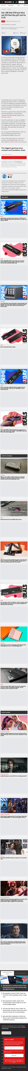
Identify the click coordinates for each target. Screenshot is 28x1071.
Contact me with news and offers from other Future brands (14, 1052)
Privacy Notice (19, 162)
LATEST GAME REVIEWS (20, 973)
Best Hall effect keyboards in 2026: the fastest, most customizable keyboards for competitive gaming (15, 1017)
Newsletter (24, 32)
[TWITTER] (9, 177)
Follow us (16, 32)
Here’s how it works (13, 28)
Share (5, 32)
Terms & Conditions (12, 1061)
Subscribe (21, 2)
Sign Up (14, 1055)
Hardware (4, 9)
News (3, 21)
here (24, 132)
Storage (9, 9)
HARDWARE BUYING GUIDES (7, 973)
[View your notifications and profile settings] (13, 2)
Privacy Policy (18, 1060)
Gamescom (10, 5)
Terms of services (17, 161)
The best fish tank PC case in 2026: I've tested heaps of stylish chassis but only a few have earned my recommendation (15, 1010)
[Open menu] (2, 2)
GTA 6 (18, 5)
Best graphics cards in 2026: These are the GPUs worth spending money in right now (15, 995)
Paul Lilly (9, 21)
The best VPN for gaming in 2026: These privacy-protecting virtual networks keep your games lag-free (14, 987)
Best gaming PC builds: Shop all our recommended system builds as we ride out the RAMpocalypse (14, 1002)
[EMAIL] (11, 177)
